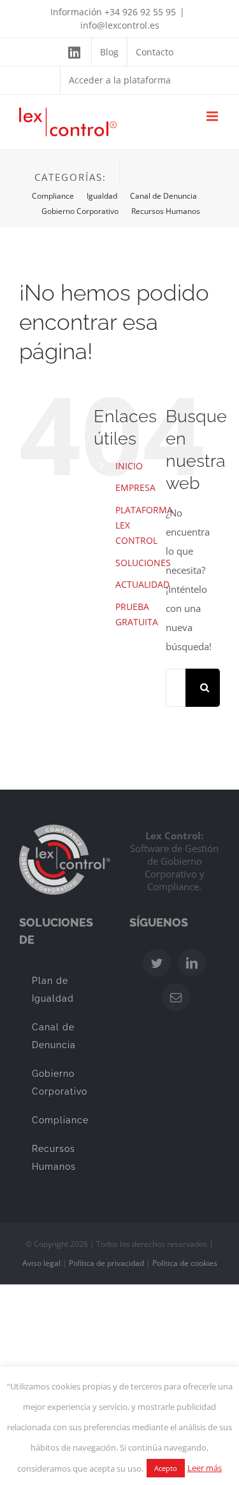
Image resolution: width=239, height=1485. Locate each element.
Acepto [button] (165, 1468)
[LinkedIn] (192, 963)
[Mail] (176, 997)
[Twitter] (157, 963)
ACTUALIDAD (142, 584)
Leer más (204, 1468)
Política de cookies (184, 1263)
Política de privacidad (106, 1263)
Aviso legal (41, 1263)
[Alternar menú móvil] (213, 116)
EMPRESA (135, 487)
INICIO (129, 466)
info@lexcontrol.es (119, 25)
